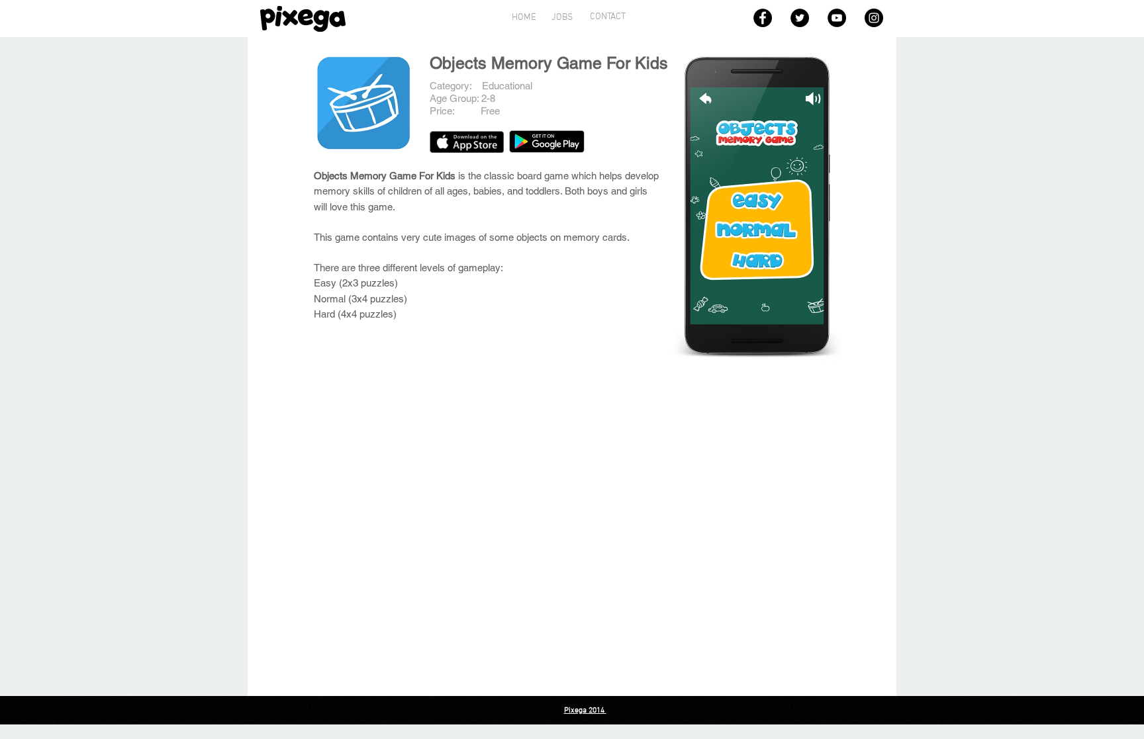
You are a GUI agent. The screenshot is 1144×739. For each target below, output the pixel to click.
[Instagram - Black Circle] (874, 18)
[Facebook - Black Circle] (762, 18)
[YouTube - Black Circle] (837, 18)
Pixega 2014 (585, 710)
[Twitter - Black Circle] (799, 18)
